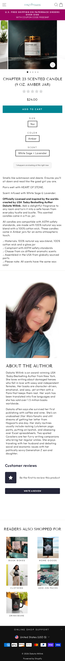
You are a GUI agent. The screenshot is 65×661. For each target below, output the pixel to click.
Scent (32, 147)
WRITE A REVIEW (32, 491)
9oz (32, 124)
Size (32, 118)
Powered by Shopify (32, 658)
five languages (41, 396)
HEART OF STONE (32, 187)
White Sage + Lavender (32, 153)
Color (32, 132)
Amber (32, 138)
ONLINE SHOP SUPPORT (31, 629)
